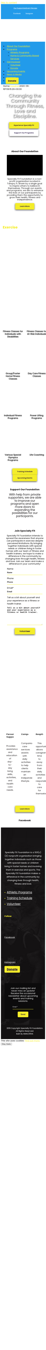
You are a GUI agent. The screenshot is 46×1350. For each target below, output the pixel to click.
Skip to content (9, 2)
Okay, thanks (6, 1044)
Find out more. (32, 1040)
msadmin (14, 86)
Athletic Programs (19, 892)
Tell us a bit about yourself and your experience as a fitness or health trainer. (23, 600)
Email (10, 587)
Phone (10, 578)
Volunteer (14, 904)
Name (10, 568)
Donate (12, 969)
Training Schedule (19, 898)
